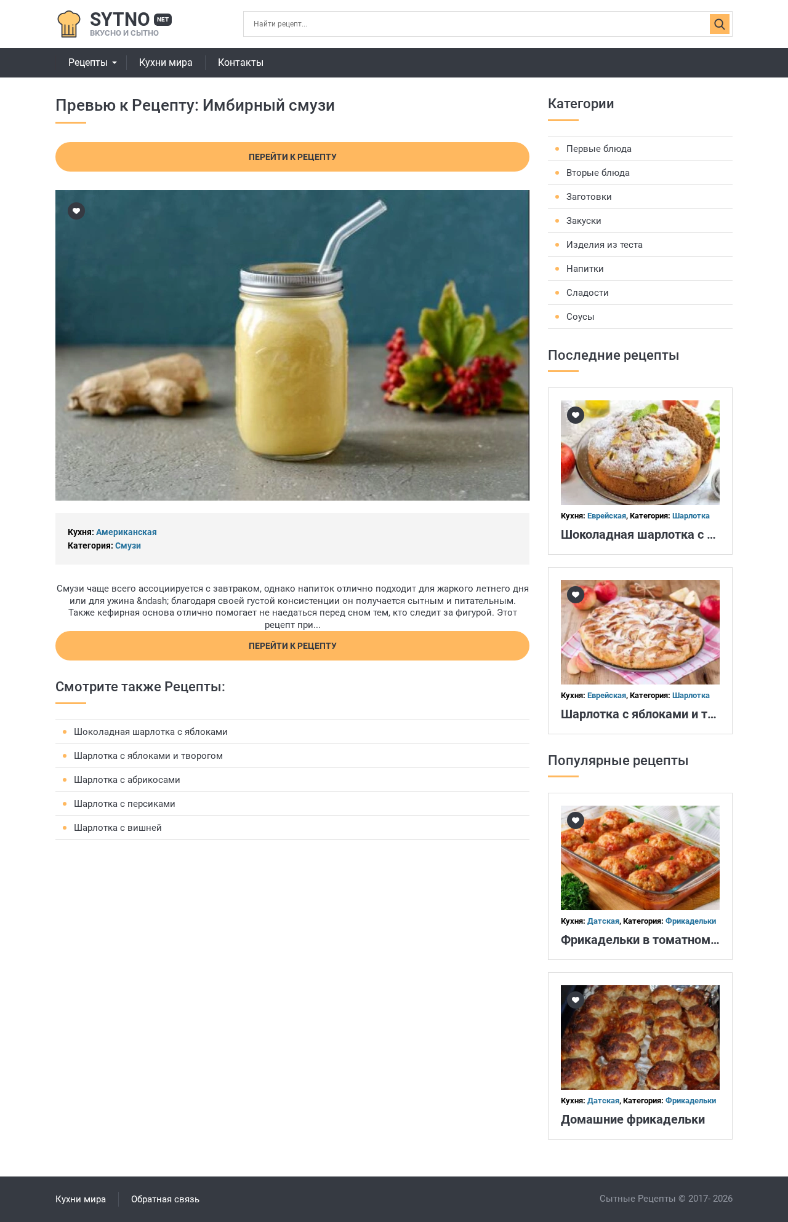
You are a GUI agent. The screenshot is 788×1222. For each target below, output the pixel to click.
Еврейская (606, 515)
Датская (603, 921)
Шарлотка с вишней (118, 827)
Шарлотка (691, 515)
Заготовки (589, 196)
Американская (126, 532)
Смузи (128, 545)
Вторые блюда (598, 172)
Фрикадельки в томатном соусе (653, 939)
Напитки (585, 268)
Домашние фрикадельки (633, 1119)
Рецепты (88, 62)
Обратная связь (165, 1199)
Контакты (240, 62)
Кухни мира (166, 62)
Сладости (587, 292)
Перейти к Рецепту (293, 157)
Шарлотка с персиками (124, 803)
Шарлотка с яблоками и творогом (148, 755)
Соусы (580, 316)
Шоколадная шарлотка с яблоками (151, 731)
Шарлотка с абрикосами (127, 779)
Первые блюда (599, 148)
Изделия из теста (604, 244)
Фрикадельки (690, 921)
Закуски (583, 220)
